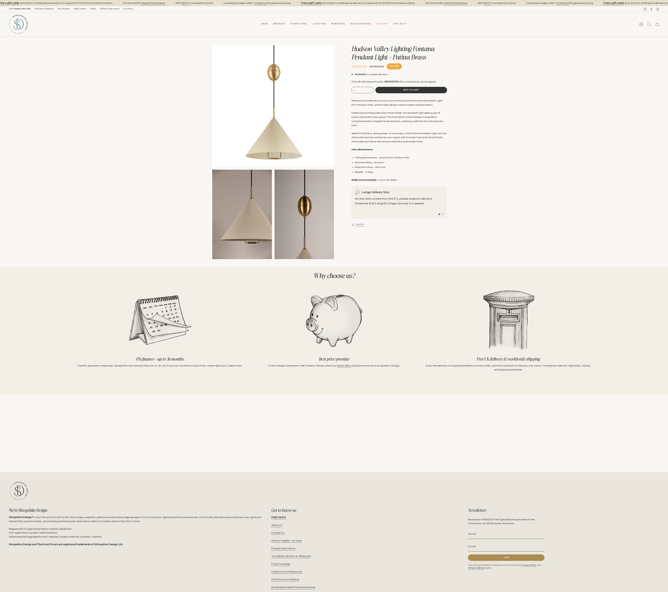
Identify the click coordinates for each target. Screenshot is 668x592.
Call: (20, 9)
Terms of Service (476, 568)
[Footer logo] (19, 491)
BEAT (185, 3)
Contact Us (278, 533)
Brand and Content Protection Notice (293, 587)
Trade (93, 9)
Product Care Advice (283, 548)
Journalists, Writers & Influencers (291, 556)
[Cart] (657, 24)
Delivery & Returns (44, 9)
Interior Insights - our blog (286, 540)
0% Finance (64, 9)
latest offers (344, 366)
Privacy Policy (529, 565)
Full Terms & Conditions (285, 579)
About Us (276, 525)
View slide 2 (443, 214)
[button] (279, 24)
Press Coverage (280, 564)
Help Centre (80, 9)
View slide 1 (439, 214)
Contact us (260, 3)
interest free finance (153, 3)
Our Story (128, 9)
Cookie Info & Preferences (286, 572)
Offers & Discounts (109, 9)
